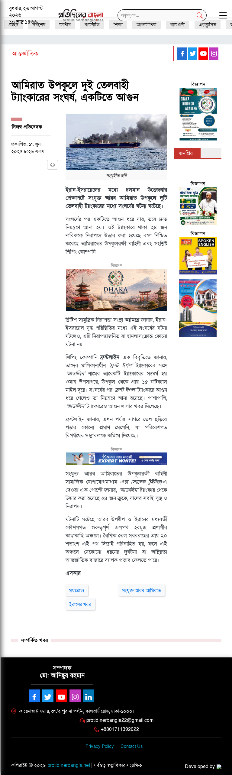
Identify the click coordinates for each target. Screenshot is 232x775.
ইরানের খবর (80, 604)
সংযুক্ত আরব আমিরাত (141, 590)
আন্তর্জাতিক (25, 53)
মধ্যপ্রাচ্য (76, 590)
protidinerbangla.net (68, 765)
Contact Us (132, 746)
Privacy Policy (99, 746)
